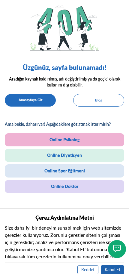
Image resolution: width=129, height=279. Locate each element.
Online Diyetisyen (64, 155)
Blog (98, 100)
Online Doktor (64, 186)
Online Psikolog (65, 139)
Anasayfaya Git (30, 100)
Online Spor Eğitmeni (64, 170)
